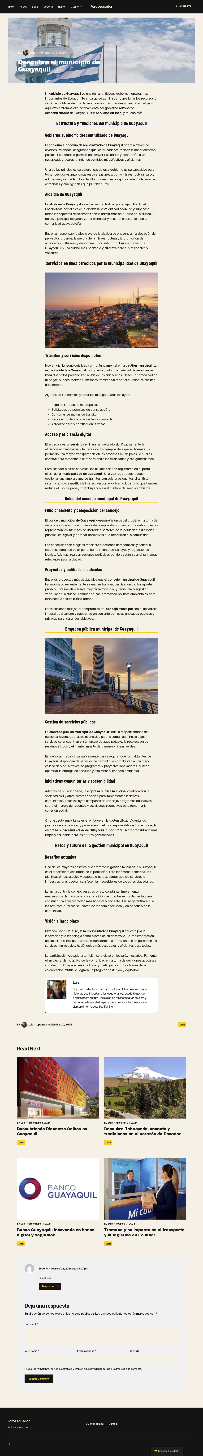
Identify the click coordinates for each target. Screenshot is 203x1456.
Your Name (32, 1351)
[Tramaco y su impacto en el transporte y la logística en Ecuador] (145, 1189)
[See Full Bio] (115, 1006)
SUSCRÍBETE (183, 6)
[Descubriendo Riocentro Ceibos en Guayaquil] (58, 1088)
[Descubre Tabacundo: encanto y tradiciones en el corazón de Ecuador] (145, 1088)
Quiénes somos (94, 1423)
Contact (112, 1423)
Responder (48, 1286)
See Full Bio (106, 1006)
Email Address (86, 1351)
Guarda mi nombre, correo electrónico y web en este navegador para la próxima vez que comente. (85, 1368)
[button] (157, 6)
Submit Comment (38, 1378)
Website (134, 1351)
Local (182, 1024)
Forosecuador (101, 6)
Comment (31, 1324)
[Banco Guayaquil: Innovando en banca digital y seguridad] (58, 1189)
